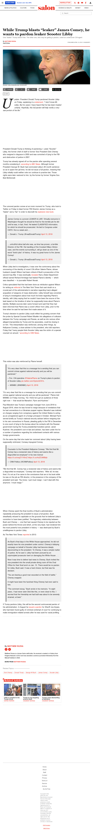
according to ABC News (30, 164)
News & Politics (10, 8)
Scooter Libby (54, 672)
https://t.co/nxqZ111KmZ (17, 458)
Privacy (44, 778)
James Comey (42, 672)
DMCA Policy (46, 828)
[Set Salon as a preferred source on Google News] (56, 89)
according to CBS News (29, 333)
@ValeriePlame (31, 378)
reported (26, 535)
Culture (23, 8)
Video (86, 8)
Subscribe (10, 3)
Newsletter (65, 3)
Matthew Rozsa (10, 41)
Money (77, 8)
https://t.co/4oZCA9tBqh (37, 458)
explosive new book (45, 212)
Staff (44, 772)
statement (39, 102)
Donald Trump (19, 672)
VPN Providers (46, 825)
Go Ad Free (46, 789)
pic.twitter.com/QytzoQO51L (32, 381)
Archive (44, 786)
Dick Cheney (8, 672)
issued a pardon (35, 607)
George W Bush (31, 672)
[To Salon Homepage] (46, 7)
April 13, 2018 (46, 234)
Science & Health (65, 8)
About (44, 770)
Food (32, 8)
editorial (17, 287)
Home (44, 767)
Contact (44, 775)
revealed (34, 275)
